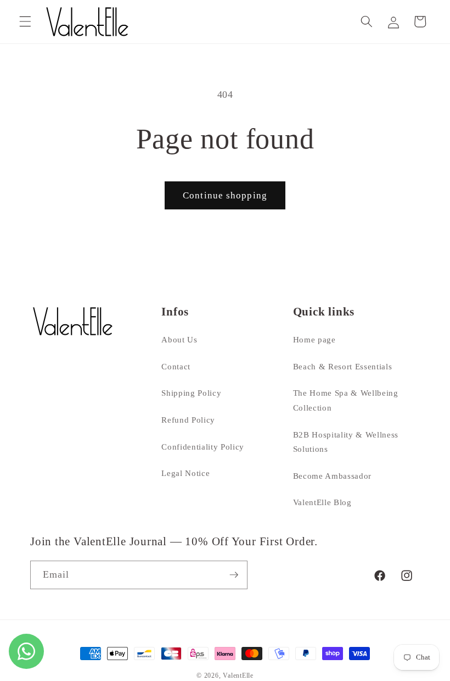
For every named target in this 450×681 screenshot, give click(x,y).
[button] (25, 21)
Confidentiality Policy (202, 446)
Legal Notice (185, 473)
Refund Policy (188, 419)
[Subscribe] (234, 575)
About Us (179, 339)
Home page (314, 339)
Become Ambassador (332, 475)
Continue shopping (225, 195)
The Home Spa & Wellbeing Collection (345, 400)
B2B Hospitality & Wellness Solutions (345, 442)
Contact (175, 366)
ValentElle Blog (322, 502)
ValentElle (238, 675)
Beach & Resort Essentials (342, 366)
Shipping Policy (191, 392)
